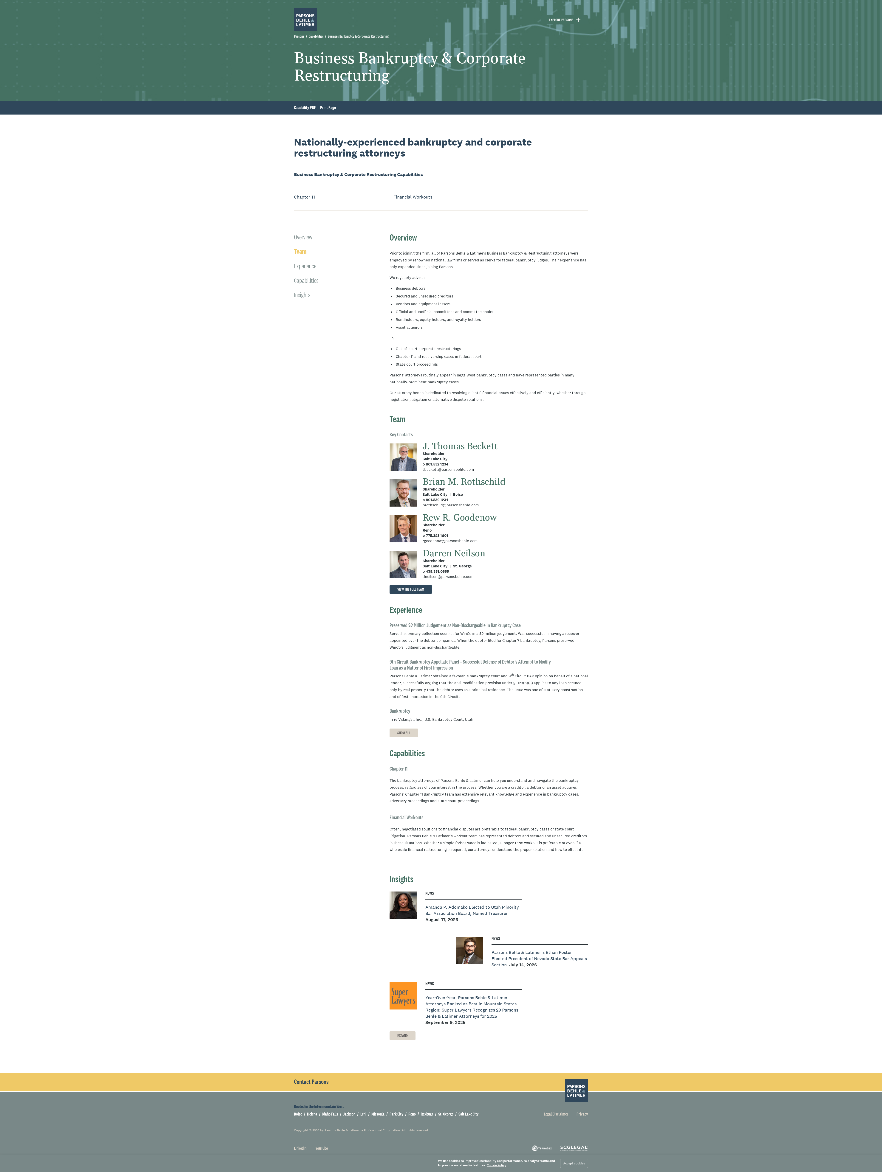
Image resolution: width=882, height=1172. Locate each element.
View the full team (410, 589)
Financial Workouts (412, 197)
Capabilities (358, 174)
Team (300, 251)
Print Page (328, 107)
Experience (305, 265)
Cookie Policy (496, 1165)
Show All (403, 733)
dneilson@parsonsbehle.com (448, 576)
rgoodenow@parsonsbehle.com (450, 540)
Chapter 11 (304, 197)
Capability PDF (305, 107)
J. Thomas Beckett (460, 446)
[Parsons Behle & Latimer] (305, 19)
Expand (402, 1035)
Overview (303, 237)
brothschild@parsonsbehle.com (451, 505)
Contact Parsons (311, 1081)
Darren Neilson (454, 554)
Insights (302, 294)
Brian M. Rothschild (464, 482)
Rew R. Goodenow (460, 518)
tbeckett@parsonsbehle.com (448, 469)
